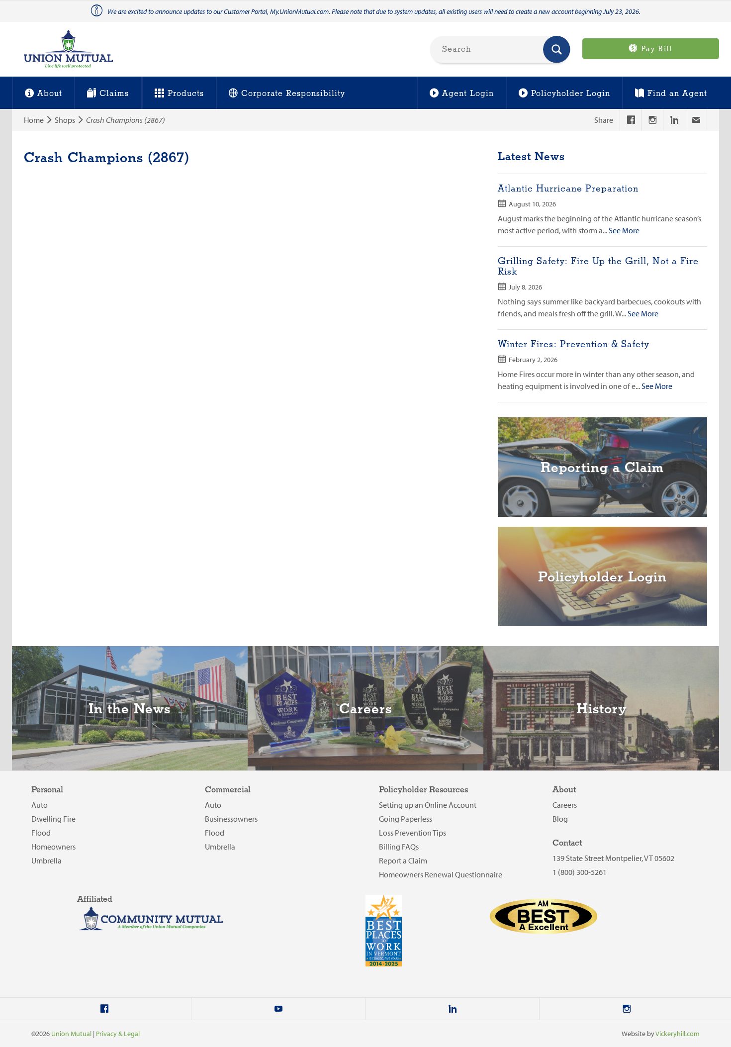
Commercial (228, 790)
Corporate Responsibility (293, 94)
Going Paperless (405, 819)
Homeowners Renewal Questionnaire (440, 874)
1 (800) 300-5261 (579, 872)
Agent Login (468, 94)
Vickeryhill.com (677, 1033)
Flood (41, 833)
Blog (560, 819)
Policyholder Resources (423, 790)
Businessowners (231, 819)
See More (624, 230)
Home (34, 120)
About (49, 94)
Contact (567, 843)
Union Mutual (71, 1033)
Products (186, 94)
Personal (47, 790)
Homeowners (53, 847)
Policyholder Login (570, 94)
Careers (564, 805)
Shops (65, 120)
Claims (114, 94)
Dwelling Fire (53, 819)
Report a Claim (403, 860)
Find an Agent (677, 94)
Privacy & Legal (118, 1033)
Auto (39, 805)
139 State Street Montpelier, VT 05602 (613, 858)
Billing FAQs (399, 847)
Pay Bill (655, 49)
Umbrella (46, 860)
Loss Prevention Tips (412, 833)
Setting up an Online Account (427, 805)
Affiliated (94, 899)
